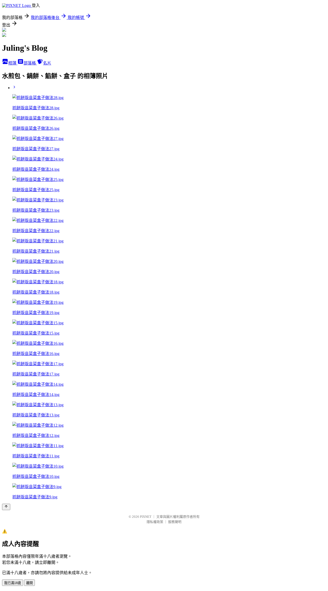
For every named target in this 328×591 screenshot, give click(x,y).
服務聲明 (174, 522)
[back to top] (6, 507)
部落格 (30, 63)
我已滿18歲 (12, 583)
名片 (47, 63)
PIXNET (145, 517)
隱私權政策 (155, 522)
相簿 (12, 63)
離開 (29, 583)
